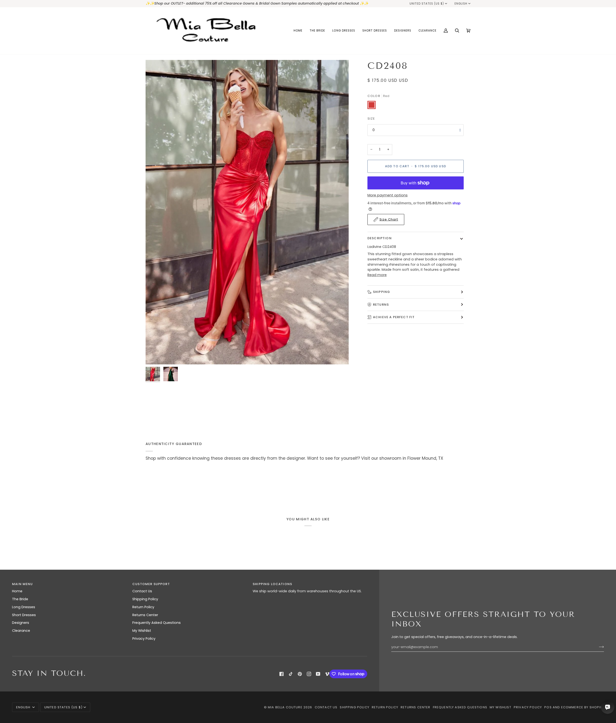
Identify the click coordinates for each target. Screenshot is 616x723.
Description (379, 238)
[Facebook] (281, 674)
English (461, 4)
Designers (20, 622)
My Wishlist (141, 630)
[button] (317, 30)
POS (548, 707)
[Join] (597, 647)
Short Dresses (24, 615)
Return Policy (143, 607)
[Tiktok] (291, 674)
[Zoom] (247, 212)
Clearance (21, 630)
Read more (377, 274)
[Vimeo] (327, 674)
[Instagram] (309, 674)
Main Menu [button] (22, 584)
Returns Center (145, 615)
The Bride (20, 599)
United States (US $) (427, 4)
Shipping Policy (145, 599)
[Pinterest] (300, 674)
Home (17, 591)
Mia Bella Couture (285, 707)
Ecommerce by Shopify (582, 707)
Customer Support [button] (151, 584)
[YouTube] (318, 674)
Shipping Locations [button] (272, 584)
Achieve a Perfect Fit (394, 317)
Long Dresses (23, 607)
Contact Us (142, 591)
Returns (381, 304)
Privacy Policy (143, 638)
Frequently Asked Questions (156, 622)
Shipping (381, 292)
